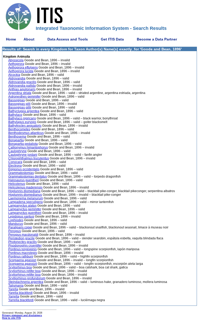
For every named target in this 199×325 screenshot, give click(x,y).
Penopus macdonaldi (23, 234)
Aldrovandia (16, 78)
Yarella (13, 289)
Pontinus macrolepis (22, 253)
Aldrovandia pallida (22, 85)
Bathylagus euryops (22, 122)
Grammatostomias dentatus (27, 176)
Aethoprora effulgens (23, 67)
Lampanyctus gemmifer (24, 209)
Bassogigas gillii (19, 107)
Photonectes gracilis (22, 242)
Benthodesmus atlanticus (26, 133)
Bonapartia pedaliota (23, 144)
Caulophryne (17, 151)
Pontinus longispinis (22, 249)
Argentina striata (19, 93)
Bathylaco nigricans (22, 118)
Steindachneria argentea (25, 282)
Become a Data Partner (157, 39)
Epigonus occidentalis (23, 169)
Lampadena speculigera (25, 202)
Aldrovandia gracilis (22, 82)
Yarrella (13, 296)
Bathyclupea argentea (23, 111)
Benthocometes (19, 129)
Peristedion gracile (21, 238)
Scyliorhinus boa (20, 267)
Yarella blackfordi (20, 293)
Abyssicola (16, 60)
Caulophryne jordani (22, 155)
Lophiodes (15, 220)
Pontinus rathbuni (20, 256)
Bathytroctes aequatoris (24, 125)
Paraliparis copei (20, 227)
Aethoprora (16, 64)
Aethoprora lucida (20, 71)
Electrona (15, 165)
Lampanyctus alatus (22, 205)
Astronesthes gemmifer (24, 96)
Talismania (16, 285)
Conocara (15, 162)
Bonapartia (16, 140)
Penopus (14, 231)
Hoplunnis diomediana (24, 191)
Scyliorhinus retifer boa (24, 271)
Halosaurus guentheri (23, 180)
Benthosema (17, 136)
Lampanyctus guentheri (24, 213)
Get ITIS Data (112, 39)
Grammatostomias (21, 173)
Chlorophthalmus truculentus (28, 158)
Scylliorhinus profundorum (26, 278)
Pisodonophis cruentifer (25, 245)
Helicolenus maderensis (25, 187)
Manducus (15, 224)
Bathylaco (15, 115)
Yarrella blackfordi (21, 300)
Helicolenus (16, 184)
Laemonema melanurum (25, 198)
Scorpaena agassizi (22, 260)
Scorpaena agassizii (22, 264)
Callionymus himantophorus (28, 147)
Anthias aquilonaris (21, 89)
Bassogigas (16, 100)
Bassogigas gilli (19, 104)
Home (11, 39)
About (29, 39)
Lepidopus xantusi (21, 216)
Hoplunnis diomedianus (25, 195)
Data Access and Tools (67, 39)
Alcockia (14, 75)
